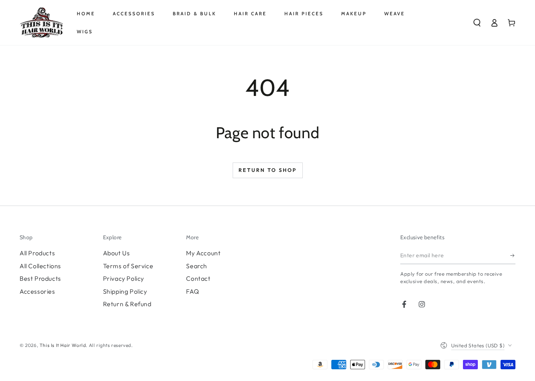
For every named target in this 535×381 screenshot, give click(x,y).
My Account (203, 253)
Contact (198, 278)
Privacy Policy (123, 278)
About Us (116, 253)
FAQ (192, 291)
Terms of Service (128, 266)
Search (196, 266)
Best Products (40, 278)
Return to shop (268, 170)
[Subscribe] (512, 255)
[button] (477, 22)
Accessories (37, 291)
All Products (37, 253)
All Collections (40, 266)
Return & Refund (127, 304)
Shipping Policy (125, 291)
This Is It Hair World (63, 345)
